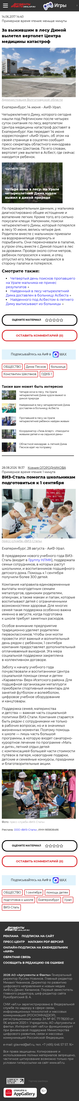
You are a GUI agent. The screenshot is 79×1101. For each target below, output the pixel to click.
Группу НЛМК (39, 560)
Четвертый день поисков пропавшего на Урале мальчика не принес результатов (40, 283)
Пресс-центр (14, 942)
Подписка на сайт (38, 936)
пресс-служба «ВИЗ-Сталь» (22, 541)
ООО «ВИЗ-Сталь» (25, 829)
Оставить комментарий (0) (39, 335)
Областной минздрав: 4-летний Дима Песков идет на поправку (43, 445)
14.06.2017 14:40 (12, 17)
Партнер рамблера (38, 1081)
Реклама (10, 936)
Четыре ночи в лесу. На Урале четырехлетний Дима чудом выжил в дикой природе (42, 395)
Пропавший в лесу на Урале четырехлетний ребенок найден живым (44, 419)
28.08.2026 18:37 (13, 468)
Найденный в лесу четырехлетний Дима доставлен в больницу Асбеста (37, 293)
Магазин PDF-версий (46, 942)
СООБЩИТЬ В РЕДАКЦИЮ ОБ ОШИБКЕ (33, 963)
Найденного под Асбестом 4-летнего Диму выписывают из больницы (40, 302)
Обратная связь (17, 957)
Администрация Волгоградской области (32, 100)
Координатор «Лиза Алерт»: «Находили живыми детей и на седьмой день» (44, 432)
